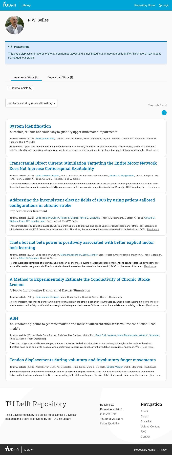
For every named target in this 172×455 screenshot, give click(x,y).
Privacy (162, 449)
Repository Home (144, 5)
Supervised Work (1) (60, 77)
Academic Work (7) (26, 77)
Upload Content (150, 426)
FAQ (143, 431)
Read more (152, 150)
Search (145, 416)
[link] (86, 137)
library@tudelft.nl (110, 423)
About (144, 411)
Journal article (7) (22, 88)
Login (164, 5)
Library (26, 5)
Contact (145, 436)
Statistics (146, 421)
